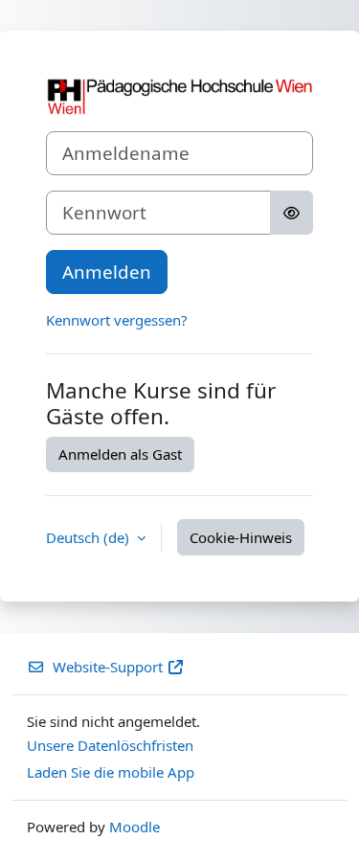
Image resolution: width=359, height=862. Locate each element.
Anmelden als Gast (120, 454)
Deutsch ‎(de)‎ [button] (89, 537)
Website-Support (108, 666)
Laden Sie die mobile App (110, 772)
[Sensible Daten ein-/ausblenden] (291, 213)
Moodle (134, 826)
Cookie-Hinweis (241, 537)
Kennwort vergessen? (117, 319)
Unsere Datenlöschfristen (110, 745)
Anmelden (106, 272)
